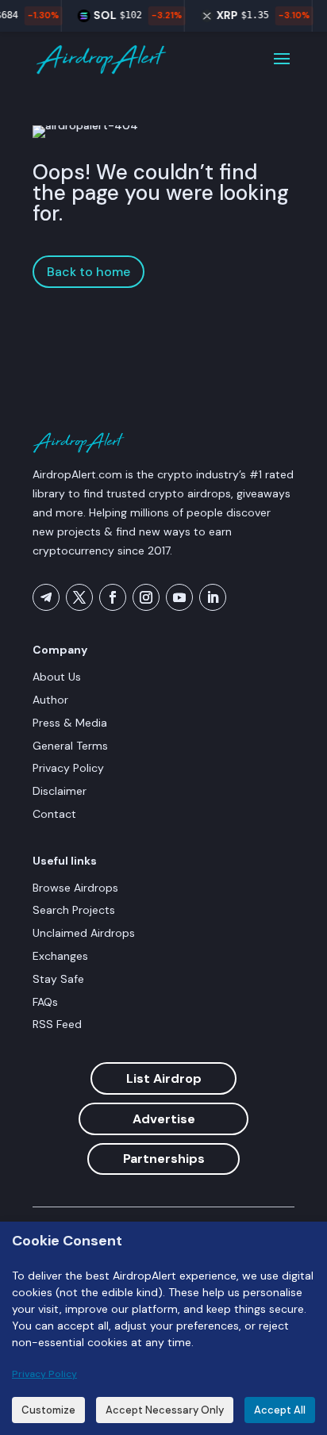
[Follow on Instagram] (146, 597)
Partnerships (164, 1158)
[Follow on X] (79, 597)
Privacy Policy (44, 1374)
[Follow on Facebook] (112, 597)
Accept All (280, 1410)
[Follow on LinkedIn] (212, 597)
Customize (48, 1410)
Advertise (164, 1119)
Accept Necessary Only (165, 1410)
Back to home (88, 271)
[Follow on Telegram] (46, 597)
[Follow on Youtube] (179, 597)
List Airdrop (164, 1078)
